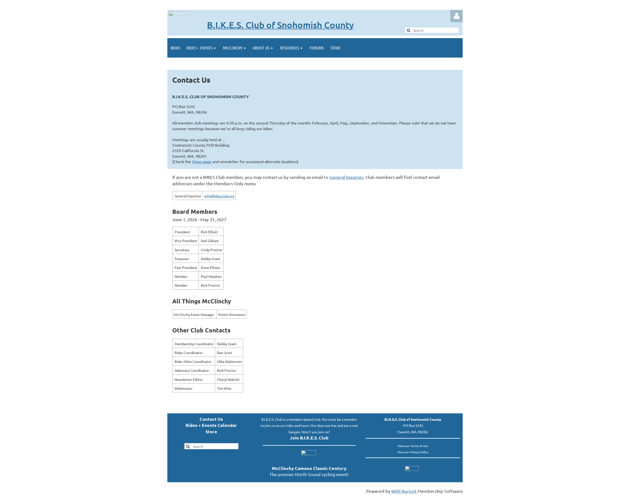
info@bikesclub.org (219, 196)
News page (201, 161)
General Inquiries (346, 177)
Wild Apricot (404, 491)
